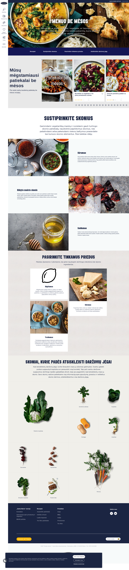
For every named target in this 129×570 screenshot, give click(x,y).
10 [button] (103, 105)
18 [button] (126, 105)
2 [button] (79, 105)
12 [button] (109, 105)
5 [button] (88, 105)
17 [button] (123, 105)
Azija (59, 511)
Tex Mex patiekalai (43, 520)
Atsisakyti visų (79, 560)
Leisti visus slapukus (79, 556)
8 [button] (97, 105)
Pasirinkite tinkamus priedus (74, 51)
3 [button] (82, 105)
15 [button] (117, 105)
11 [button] (106, 105)
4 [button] (85, 105)
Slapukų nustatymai (79, 563)
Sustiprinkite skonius (50, 51)
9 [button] (100, 105)
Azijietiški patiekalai (43, 511)
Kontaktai (20, 511)
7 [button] (94, 105)
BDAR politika (21, 519)
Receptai (32, 51)
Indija (59, 517)
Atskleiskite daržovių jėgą (99, 51)
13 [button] (111, 105)
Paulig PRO (125, 1)
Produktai (60, 509)
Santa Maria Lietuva (115, 1)
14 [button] (114, 105)
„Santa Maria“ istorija (23, 509)
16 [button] (120, 105)
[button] (5, 561)
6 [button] (91, 105)
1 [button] (76, 105)
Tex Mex (60, 523)
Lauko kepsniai (42, 517)
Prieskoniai (61, 520)
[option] (24, 81)
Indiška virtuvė (41, 514)
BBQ (58, 514)
